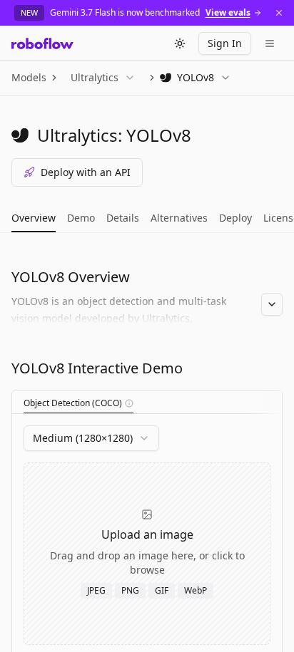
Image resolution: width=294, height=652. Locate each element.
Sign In (225, 43)
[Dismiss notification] (279, 12)
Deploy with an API (86, 172)
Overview (33, 217)
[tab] (78, 403)
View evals (228, 13)
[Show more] (272, 304)
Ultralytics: (79, 135)
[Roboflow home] (42, 43)
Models (28, 77)
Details (122, 217)
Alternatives (179, 217)
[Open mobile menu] (270, 43)
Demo (81, 217)
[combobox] (91, 438)
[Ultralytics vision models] (20, 135)
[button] (129, 403)
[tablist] (147, 401)
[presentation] (147, 553)
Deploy (235, 217)
